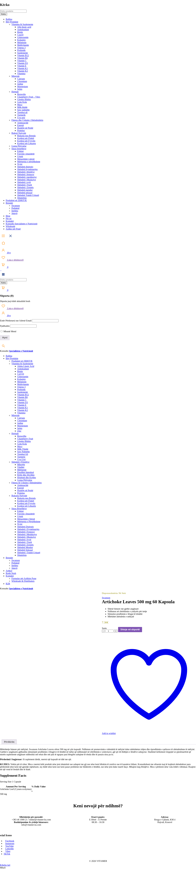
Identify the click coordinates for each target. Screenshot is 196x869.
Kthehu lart (5, 865)
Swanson (106, 597)
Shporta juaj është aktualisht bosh (15, 301)
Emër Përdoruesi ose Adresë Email (15, 320)
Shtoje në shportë (130, 629)
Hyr (9, 253)
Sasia (104, 628)
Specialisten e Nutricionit (21, 351)
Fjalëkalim (4, 326)
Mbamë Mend (9, 331)
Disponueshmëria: (110, 593)
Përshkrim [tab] (9, 742)
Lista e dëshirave (15, 260)
